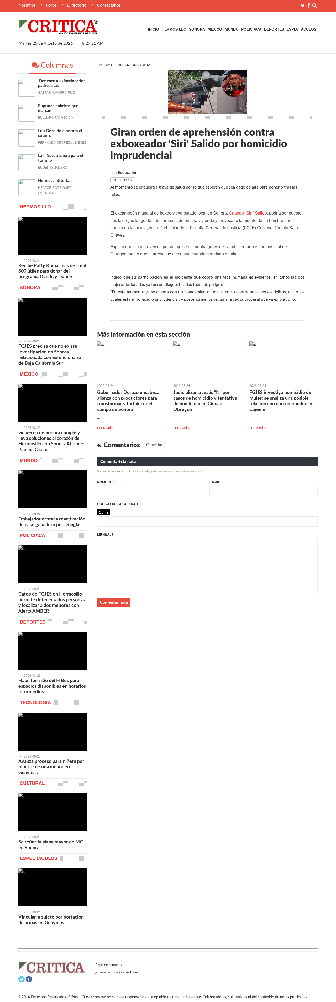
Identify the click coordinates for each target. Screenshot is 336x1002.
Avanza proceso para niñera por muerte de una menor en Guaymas (51, 767)
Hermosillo (174, 29)
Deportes (274, 29)
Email (216, 481)
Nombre (105, 481)
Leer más (105, 428)
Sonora (197, 29)
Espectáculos (301, 29)
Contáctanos (109, 5)
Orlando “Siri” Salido (248, 213)
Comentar (154, 445)
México (215, 29)
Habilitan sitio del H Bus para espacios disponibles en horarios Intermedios (52, 686)
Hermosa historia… (55, 181)
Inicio (153, 29)
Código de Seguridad (117, 503)
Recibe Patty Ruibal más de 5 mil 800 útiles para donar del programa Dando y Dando (52, 271)
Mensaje (105, 534)
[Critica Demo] (58, 31)
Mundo (232, 29)
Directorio (76, 5)
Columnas (56, 65)
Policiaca (251, 29)
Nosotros (26, 5)
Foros (51, 5)
